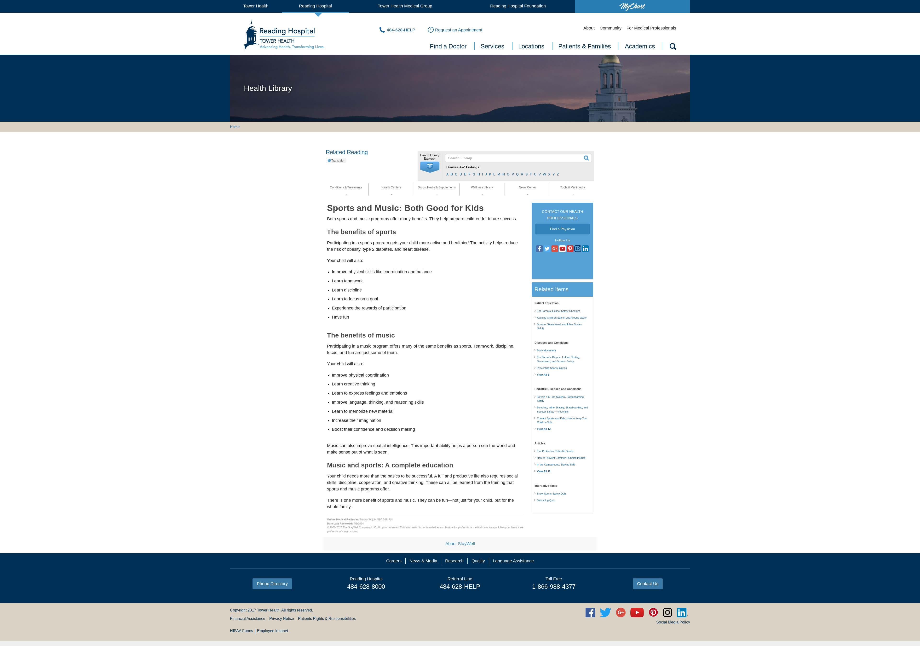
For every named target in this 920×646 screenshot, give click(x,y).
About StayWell (460, 543)
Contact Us (647, 583)
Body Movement (546, 350)
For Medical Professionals (651, 28)
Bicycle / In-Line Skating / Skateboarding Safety (560, 399)
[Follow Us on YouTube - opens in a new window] (554, 248)
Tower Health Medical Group (405, 6)
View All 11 (543, 471)
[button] (430, 167)
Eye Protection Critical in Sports (555, 451)
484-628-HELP (460, 586)
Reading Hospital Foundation (518, 6)
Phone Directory (272, 583)
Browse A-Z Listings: (463, 167)
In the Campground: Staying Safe (556, 464)
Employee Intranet (272, 631)
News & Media (423, 561)
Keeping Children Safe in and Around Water (562, 317)
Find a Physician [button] (562, 229)
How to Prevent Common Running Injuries (561, 457)
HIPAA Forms (241, 631)
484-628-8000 (366, 586)
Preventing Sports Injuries (552, 368)
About (589, 28)
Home (235, 127)
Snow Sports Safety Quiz (551, 493)
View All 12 (544, 428)
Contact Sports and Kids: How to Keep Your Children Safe (562, 420)
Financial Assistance (247, 619)
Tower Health (255, 6)
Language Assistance (513, 561)
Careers (394, 561)
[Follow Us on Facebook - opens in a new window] (539, 248)
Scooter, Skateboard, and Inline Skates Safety (559, 326)
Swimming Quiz (546, 500)
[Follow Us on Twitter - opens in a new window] (547, 248)
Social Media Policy (673, 622)
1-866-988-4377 (553, 586)
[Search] (672, 47)
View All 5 (543, 374)
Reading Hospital (315, 6)
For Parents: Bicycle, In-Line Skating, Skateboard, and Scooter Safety (558, 359)
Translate (337, 160)
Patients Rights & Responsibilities (327, 619)
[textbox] (515, 158)
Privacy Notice (281, 619)
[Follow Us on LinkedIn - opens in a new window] (585, 248)
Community (610, 28)
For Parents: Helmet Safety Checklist (558, 310)
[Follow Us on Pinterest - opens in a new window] (570, 248)
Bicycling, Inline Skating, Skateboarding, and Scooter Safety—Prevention (562, 409)
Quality (478, 561)
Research (454, 561)
